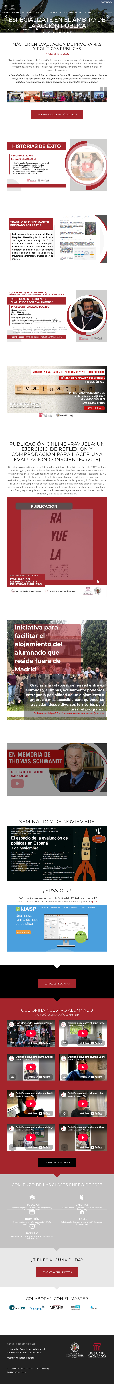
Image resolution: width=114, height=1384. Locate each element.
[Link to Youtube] (7, 46)
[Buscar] (37, 29)
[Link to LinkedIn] (3, 46)
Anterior (101, 89)
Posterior (105, 89)
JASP (94, 901)
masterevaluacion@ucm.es (20, 1357)
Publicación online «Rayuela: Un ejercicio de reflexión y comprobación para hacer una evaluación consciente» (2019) (57, 451)
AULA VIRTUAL (106, 2)
